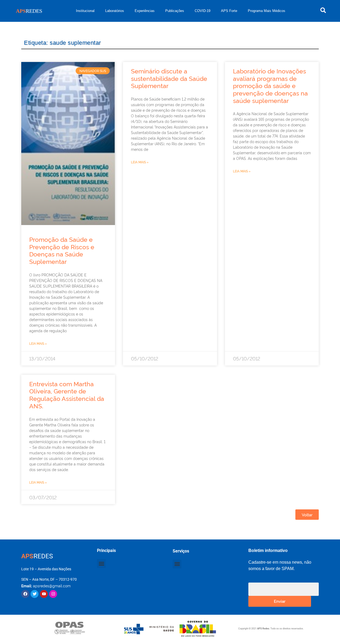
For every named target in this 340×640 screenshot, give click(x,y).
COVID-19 (202, 11)
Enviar (280, 601)
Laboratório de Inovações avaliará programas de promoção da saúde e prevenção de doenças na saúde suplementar (270, 86)
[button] (101, 563)
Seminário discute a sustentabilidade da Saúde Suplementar (169, 78)
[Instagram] (53, 594)
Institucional (85, 11)
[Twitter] (35, 594)
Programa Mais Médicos (266, 11)
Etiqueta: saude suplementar (62, 42)
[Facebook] (25, 594)
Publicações (174, 11)
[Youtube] (44, 594)
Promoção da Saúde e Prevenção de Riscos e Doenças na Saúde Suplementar (61, 250)
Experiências (145, 11)
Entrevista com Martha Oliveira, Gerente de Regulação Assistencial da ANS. (66, 394)
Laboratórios (114, 11)
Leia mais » (38, 343)
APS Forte (229, 11)
